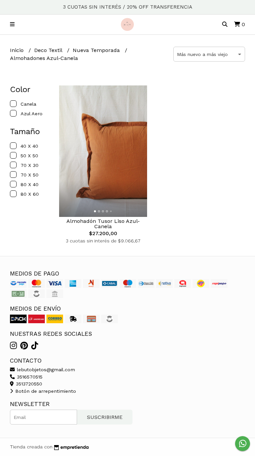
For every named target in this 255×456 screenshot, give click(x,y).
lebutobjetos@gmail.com (45, 369)
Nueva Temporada (97, 50)
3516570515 (28, 377)
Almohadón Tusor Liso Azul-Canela (103, 223)
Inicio (17, 50)
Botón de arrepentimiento (45, 391)
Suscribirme (105, 417)
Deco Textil (49, 50)
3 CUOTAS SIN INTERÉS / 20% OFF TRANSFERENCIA (127, 7)
